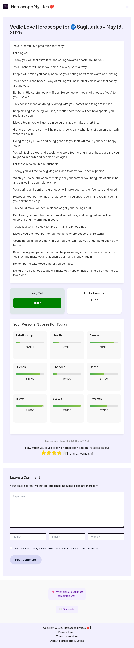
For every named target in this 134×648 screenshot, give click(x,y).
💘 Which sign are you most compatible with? (67, 593)
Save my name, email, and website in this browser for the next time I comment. (57, 548)
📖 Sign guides (67, 609)
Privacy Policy (67, 632)
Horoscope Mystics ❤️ (32, 6)
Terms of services (67, 636)
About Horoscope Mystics (67, 640)
